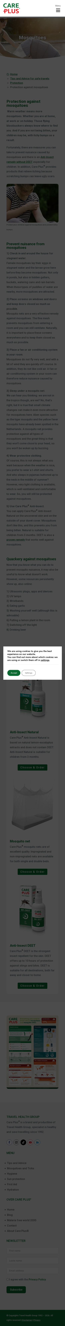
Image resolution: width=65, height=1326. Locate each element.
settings (45, 660)
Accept (14, 673)
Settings (28, 673)
